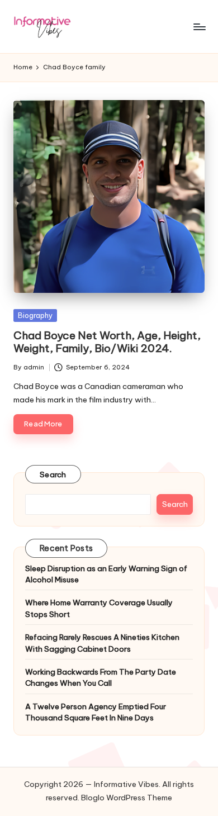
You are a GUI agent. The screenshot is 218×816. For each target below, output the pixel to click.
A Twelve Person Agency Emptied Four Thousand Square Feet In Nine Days (95, 712)
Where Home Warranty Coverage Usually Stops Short (99, 608)
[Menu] (199, 26)
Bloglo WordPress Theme (126, 798)
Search (53, 474)
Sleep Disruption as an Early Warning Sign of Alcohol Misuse (106, 574)
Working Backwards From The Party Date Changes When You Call (100, 677)
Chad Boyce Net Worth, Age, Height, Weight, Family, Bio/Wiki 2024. (107, 342)
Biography (35, 315)
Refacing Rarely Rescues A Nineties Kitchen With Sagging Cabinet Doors (102, 642)
